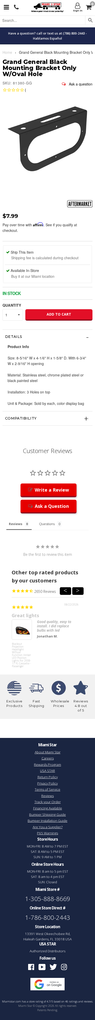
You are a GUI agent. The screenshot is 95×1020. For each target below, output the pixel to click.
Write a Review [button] (52, 490)
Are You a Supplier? (48, 827)
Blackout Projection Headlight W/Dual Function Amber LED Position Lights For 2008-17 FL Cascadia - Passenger (21, 652)
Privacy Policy (47, 783)
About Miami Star (48, 752)
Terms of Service (47, 789)
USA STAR (47, 770)
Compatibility (21, 418)
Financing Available (47, 808)
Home (7, 52)
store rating (36, 1001)
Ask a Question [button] (52, 506)
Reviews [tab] (15, 524)
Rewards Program (47, 764)
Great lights (25, 615)
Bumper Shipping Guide (47, 814)
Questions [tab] (47, 524)
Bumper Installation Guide (47, 820)
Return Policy (47, 777)
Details (13, 336)
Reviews (47, 795)
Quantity (12, 305)
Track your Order (47, 802)
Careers (48, 758)
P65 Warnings (47, 833)
